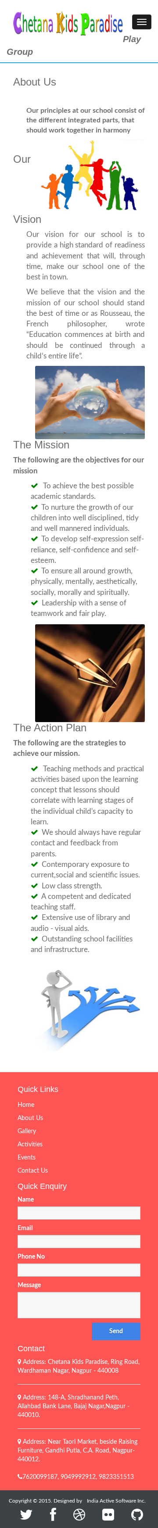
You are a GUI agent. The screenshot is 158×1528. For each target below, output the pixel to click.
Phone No (31, 1257)
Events (27, 1158)
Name (26, 1200)
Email (25, 1228)
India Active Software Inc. (116, 1500)
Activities (30, 1145)
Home (26, 1105)
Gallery (27, 1131)
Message (29, 1285)
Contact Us (33, 1171)
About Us (30, 1118)
